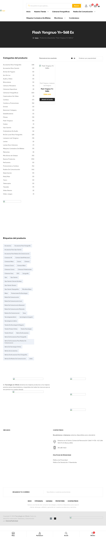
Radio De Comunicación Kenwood (14, 305)
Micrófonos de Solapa (10, 155)
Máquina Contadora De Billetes (38, 18)
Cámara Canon (9, 265)
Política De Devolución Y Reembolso (65, 462)
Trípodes (6, 187)
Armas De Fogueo (9, 72)
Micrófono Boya (26, 289)
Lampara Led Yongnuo (10, 138)
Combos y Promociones (11, 103)
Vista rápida (52, 73)
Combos (6, 100)
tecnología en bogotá (26, 317)
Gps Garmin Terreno (10, 285)
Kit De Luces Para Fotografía (12, 134)
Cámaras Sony (9, 273)
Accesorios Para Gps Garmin (13, 249)
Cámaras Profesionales (25, 269)
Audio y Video (7, 79)
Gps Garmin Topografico (12, 289)
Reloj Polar (6, 176)
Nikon (6, 293)
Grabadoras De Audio (10, 131)
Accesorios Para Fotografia (23, 245)
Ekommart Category (9, 110)
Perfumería (6, 162)
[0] (90, 6)
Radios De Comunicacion (12, 313)
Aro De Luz (6, 75)
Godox (5, 124)
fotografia (26, 273)
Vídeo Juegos (7, 194)
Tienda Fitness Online (11, 329)
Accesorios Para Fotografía (12, 65)
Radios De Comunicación (83, 12)
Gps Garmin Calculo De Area (13, 281)
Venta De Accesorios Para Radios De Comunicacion (15, 341)
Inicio (28, 12)
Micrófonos (58, 18)
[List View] (74, 58)
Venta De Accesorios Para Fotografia (15, 337)
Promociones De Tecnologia (19, 293)
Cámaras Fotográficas (61, 12)
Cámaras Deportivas (10, 89)
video (31, 358)
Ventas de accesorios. (11, 351)
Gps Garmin (7, 127)
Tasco (5, 180)
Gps (6, 277)
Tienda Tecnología (26, 329)
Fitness (5, 117)
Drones (5, 106)
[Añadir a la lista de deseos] (42, 73)
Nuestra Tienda (40, 12)
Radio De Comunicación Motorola (14, 309)
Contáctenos (74, 18)
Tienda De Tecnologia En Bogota (14, 325)
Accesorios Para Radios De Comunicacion (17, 253)
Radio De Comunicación (12, 297)
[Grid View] (72, 58)
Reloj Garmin (7, 173)
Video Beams (7, 190)
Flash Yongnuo (44, 83)
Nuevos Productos (9, 159)
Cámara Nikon (21, 265)
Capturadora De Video (11, 96)
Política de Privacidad (60, 460)
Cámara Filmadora (9, 85)
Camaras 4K (8, 257)
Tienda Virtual (9, 333)
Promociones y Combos (11, 166)
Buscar (76, 6)
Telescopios (7, 183)
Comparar (47, 73)
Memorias (6, 152)
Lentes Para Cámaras (10, 145)
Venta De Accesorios (22, 333)
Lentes (5, 141)
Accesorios (8, 245)
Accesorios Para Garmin (11, 68)
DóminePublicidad (12, 521)
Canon (19, 261)
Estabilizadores (8, 113)
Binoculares (7, 82)
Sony (24, 313)
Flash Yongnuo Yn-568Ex (47, 90)
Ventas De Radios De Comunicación (15, 358)
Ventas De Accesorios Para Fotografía (16, 354)
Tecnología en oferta (11, 321)
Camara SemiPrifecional (22, 257)
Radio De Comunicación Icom (13, 301)
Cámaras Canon (9, 269)
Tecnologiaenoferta (10, 317)
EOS (18, 273)
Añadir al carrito (47, 99)
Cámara (27, 261)
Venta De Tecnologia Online (13, 347)
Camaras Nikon (9, 261)
